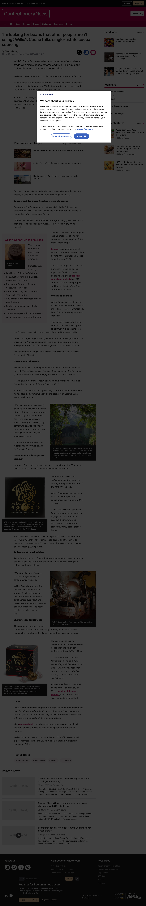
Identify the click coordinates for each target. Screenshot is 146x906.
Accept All (81, 136)
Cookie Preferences (61, 136)
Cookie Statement (85, 129)
